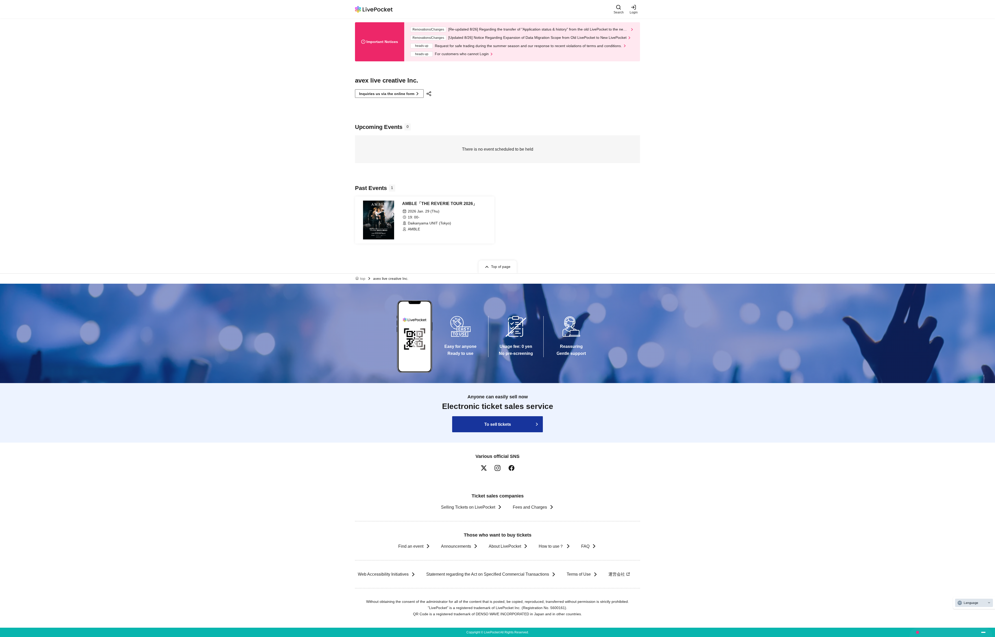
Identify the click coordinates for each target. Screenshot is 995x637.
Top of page (500, 267)
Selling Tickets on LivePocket (468, 507)
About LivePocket (505, 546)
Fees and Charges (530, 507)
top (362, 278)
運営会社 (616, 574)
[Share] (429, 94)
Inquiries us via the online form (386, 94)
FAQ (585, 546)
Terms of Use (579, 574)
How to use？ (551, 546)
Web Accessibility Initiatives (383, 574)
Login (634, 12)
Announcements (456, 546)
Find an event (410, 546)
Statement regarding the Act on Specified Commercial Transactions (487, 574)
